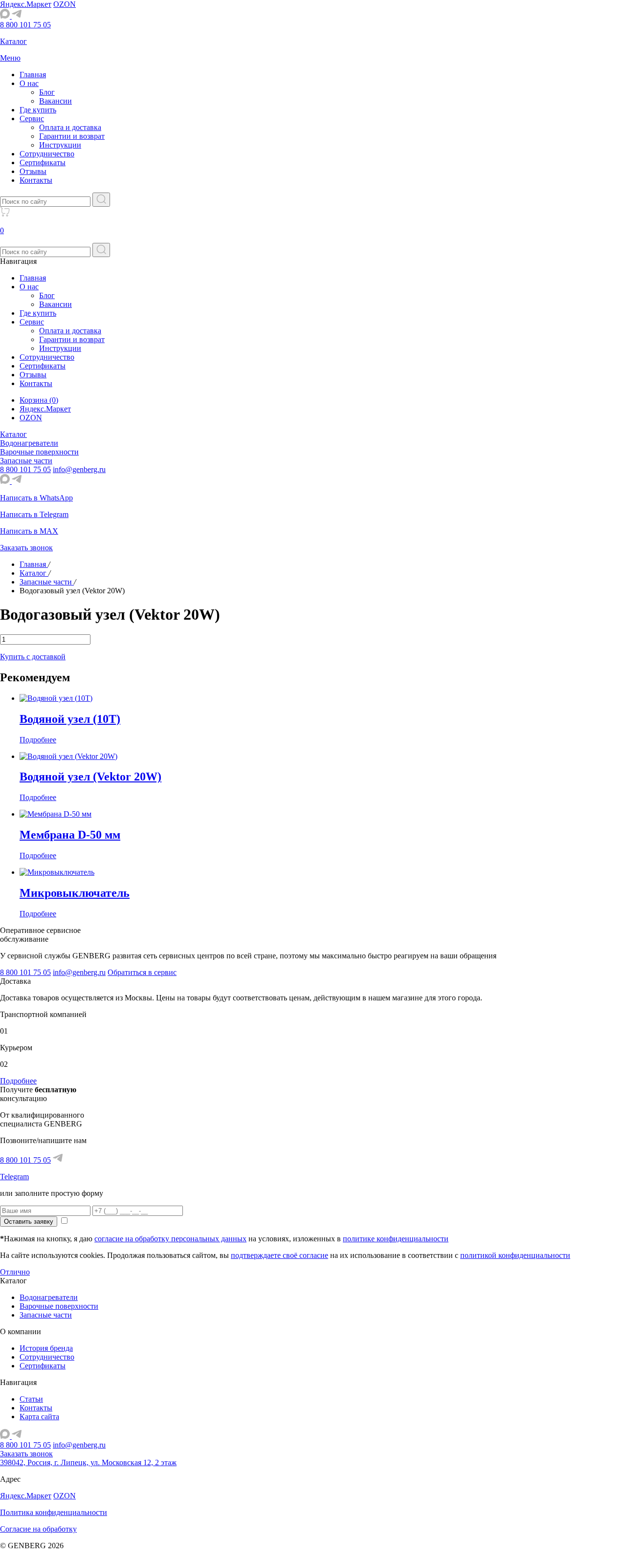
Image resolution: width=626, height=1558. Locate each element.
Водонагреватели (49, 1297)
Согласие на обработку (38, 1529)
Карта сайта (39, 1416)
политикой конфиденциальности (515, 1255)
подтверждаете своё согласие (279, 1255)
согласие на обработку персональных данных (170, 1238)
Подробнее (18, 1081)
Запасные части (46, 1315)
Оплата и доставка (70, 127)
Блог (47, 92)
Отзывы (33, 171)
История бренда (46, 1348)
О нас (29, 83)
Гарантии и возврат (72, 136)
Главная (33, 74)
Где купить (38, 110)
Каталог (13, 434)
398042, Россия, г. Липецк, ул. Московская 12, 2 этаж (88, 1462)
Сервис (32, 118)
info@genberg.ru (79, 469)
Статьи (31, 1399)
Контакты (36, 180)
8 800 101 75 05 (25, 25)
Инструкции (60, 145)
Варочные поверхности (59, 1306)
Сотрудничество (47, 154)
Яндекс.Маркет (25, 4)
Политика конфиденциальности (53, 1512)
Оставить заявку (28, 1221)
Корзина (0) (39, 400)
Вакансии (55, 101)
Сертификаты (43, 162)
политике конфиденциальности (395, 1238)
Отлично (15, 1272)
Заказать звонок (26, 1454)
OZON (64, 4)
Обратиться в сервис (142, 972)
